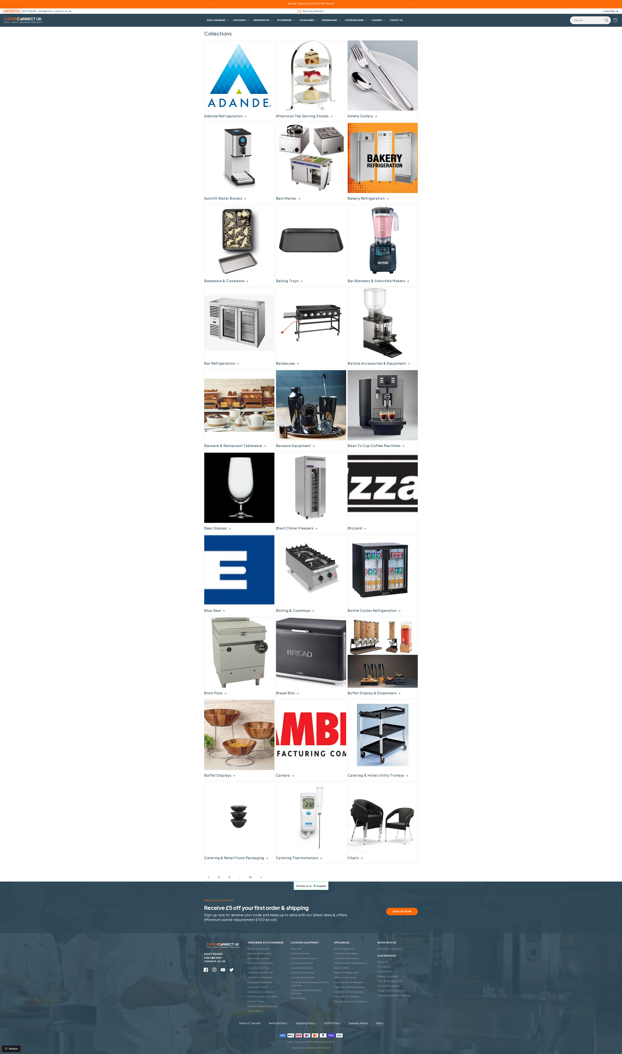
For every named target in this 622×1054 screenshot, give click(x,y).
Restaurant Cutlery (259, 958)
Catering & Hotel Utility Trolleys (376, 775)
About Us (382, 961)
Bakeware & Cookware (224, 281)
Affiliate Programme (389, 948)
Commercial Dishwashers (349, 991)
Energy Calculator (387, 976)
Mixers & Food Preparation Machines (306, 992)
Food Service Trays (259, 967)
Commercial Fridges (346, 953)
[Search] (606, 20)
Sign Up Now (402, 911)
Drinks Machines (300, 953)
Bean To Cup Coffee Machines (374, 446)
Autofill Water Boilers (223, 198)
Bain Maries (286, 198)
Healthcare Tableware (260, 977)
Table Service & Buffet (261, 972)
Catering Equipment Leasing (393, 995)
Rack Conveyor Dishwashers (350, 1001)
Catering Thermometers (297, 858)
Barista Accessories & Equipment (377, 363)
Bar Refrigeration (219, 363)
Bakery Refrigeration (366, 198)
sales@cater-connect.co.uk (54, 11)
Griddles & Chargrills (303, 977)
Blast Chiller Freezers (295, 528)
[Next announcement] (410, 4)
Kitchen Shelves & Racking (263, 1006)
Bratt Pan (296, 948)
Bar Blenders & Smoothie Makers (376, 281)
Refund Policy (278, 1023)
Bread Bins (285, 693)
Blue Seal (212, 610)
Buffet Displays (217, 775)
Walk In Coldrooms (345, 977)
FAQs (379, 1023)
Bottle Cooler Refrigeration (372, 610)
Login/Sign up (611, 11)
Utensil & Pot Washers (347, 996)
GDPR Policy (332, 1023)
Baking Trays (287, 281)
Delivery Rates (358, 1023)
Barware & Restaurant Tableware (233, 446)
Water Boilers (298, 998)
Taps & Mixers (255, 1010)
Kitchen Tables (256, 1001)
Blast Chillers (341, 967)
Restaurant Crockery (260, 953)
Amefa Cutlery (360, 116)
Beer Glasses (215, 528)
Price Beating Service (389, 980)
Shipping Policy (306, 1023)
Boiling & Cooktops (293, 610)
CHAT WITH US (11, 11)
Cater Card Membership (391, 990)
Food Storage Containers (263, 996)
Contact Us (384, 966)
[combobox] (590, 20)
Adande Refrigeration (223, 116)
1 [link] (208, 877)
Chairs (353, 858)
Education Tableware (260, 982)
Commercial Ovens (302, 962)
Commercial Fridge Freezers (350, 962)
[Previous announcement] (211, 4)
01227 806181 (29, 11)
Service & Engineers (388, 985)
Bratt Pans (213, 693)
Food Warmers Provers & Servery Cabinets (310, 984)
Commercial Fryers (302, 967)
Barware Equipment (293, 446)
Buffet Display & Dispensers (372, 693)
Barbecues (285, 363)
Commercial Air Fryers (304, 958)
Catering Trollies (257, 986)
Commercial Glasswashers (349, 986)
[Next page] (261, 877)
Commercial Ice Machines (349, 982)
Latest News (384, 971)
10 (250, 877)
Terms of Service (250, 1023)
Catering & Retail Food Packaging (234, 858)
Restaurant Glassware (260, 962)
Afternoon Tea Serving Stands (302, 116)
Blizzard (355, 528)
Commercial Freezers (346, 958)
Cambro (283, 775)
